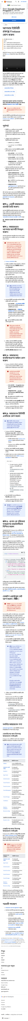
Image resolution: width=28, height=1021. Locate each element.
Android (3, 1000)
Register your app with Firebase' (13, 635)
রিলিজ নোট (3, 987)
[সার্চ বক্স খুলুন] (16, 1)
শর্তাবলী (2, 1014)
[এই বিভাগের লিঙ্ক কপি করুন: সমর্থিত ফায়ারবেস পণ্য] (23, 724)
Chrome (3, 1002)
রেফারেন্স (3, 955)
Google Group (4, 985)
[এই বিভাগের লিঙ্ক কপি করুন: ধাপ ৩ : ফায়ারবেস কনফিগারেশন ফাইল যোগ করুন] (9, 361)
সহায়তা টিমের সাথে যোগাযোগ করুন (8, 980)
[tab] (15, 461)
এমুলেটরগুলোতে (12, 186)
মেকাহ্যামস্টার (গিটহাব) (9, 88)
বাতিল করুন (14, 17)
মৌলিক (5, 25)
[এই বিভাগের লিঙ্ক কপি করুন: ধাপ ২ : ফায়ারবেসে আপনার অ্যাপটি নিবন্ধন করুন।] (9, 232)
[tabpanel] (15, 478)
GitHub (2, 962)
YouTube (3, 974)
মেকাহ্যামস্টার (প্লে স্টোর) (9, 95)
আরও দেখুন (9, 461)
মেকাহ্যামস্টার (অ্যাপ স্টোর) (9, 91)
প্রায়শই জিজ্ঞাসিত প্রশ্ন (5, 989)
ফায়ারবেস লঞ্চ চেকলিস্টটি (14, 927)
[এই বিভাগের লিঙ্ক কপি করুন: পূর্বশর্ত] (10, 126)
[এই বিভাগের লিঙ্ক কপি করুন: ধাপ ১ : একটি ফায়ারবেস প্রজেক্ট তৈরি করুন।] (20, 207)
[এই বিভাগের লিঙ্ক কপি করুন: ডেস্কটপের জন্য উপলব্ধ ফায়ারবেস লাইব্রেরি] (18, 831)
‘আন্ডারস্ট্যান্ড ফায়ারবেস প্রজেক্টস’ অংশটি (12, 217)
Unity (8, 54)
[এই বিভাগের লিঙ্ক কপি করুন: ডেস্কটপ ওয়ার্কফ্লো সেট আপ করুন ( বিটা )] (20, 599)
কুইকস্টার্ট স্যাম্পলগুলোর (8, 197)
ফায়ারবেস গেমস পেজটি (12, 104)
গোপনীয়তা (7, 1014)
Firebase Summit (4, 970)
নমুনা (2, 957)
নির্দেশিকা (2, 953)
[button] (16, 181)
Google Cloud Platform (6, 1006)
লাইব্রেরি (2, 960)
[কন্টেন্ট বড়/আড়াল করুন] (13, 39)
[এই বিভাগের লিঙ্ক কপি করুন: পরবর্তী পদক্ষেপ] (18, 904)
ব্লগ (1, 968)
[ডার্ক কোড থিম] (22, 552)
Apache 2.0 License (9, 941)
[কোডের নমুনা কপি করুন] (24, 552)
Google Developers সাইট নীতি (10, 942)
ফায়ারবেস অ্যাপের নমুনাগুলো (12, 907)
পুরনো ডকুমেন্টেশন (4, 991)
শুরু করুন (14, 20)
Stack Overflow (4, 982)
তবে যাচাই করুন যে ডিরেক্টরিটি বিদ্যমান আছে (16, 684)
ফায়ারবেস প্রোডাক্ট (10, 109)
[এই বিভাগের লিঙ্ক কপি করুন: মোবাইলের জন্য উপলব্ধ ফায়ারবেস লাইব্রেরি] (18, 736)
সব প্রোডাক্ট (3, 1009)
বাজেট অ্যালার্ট (18, 914)
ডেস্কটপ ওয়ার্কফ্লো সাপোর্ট (11, 835)
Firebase (3, 1004)
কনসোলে (9, 261)
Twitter (2, 972)
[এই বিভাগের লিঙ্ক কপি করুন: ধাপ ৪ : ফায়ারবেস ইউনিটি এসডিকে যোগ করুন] (21, 416)
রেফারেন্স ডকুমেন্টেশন (8, 728)
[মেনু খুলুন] (2, 1)
